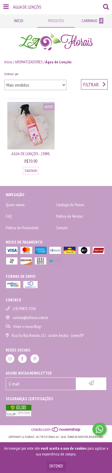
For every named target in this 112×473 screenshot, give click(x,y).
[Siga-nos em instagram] (10, 358)
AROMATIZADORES (29, 61)
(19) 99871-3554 (24, 308)
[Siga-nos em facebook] (22, 358)
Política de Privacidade (22, 227)
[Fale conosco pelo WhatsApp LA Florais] (99, 429)
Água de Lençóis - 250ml (30, 153)
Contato (61, 227)
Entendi (56, 466)
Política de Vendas (69, 216)
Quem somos (15, 204)
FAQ (9, 216)
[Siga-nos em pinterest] (34, 358)
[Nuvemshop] (56, 431)
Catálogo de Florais (70, 204)
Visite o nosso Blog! (27, 326)
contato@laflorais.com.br (30, 317)
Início (8, 61)
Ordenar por (11, 74)
